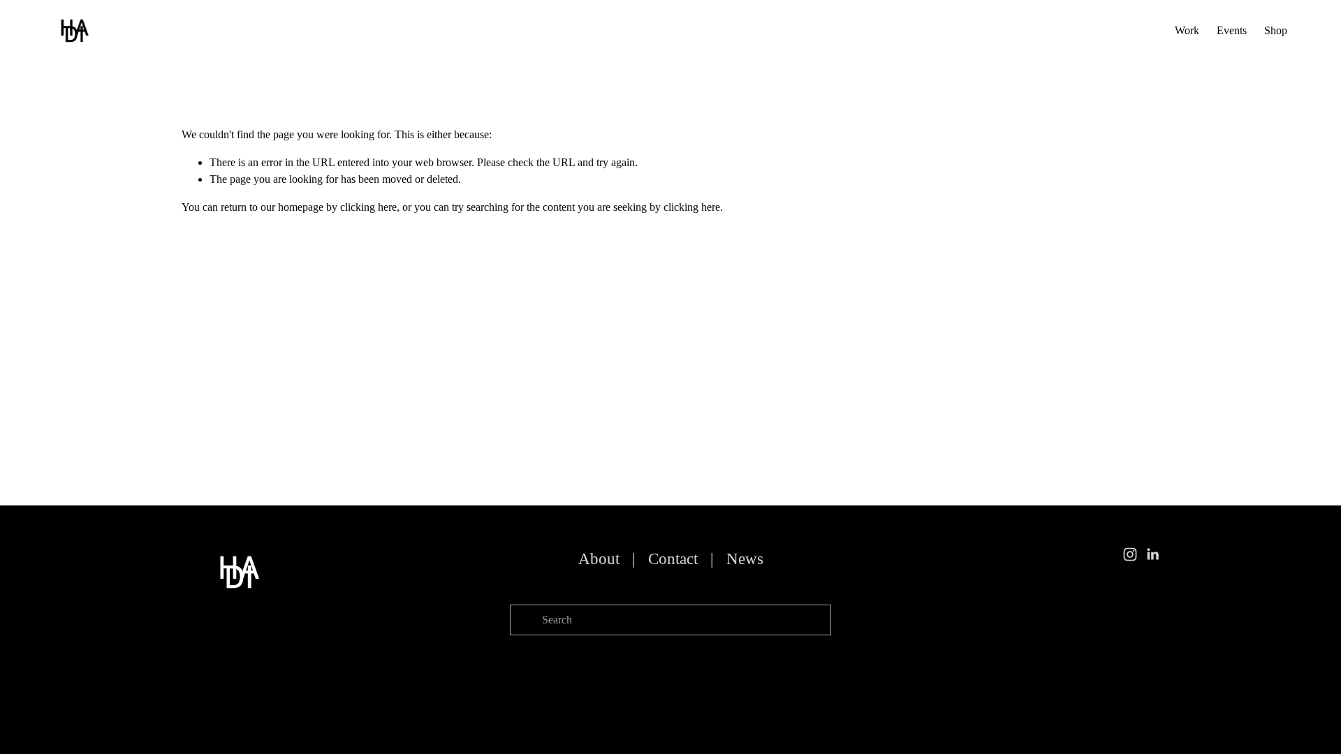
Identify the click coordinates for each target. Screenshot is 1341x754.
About (599, 559)
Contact (673, 559)
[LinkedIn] (1152, 554)
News (744, 559)
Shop (1275, 30)
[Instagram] (1130, 554)
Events (1232, 30)
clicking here (368, 207)
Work (1187, 30)
